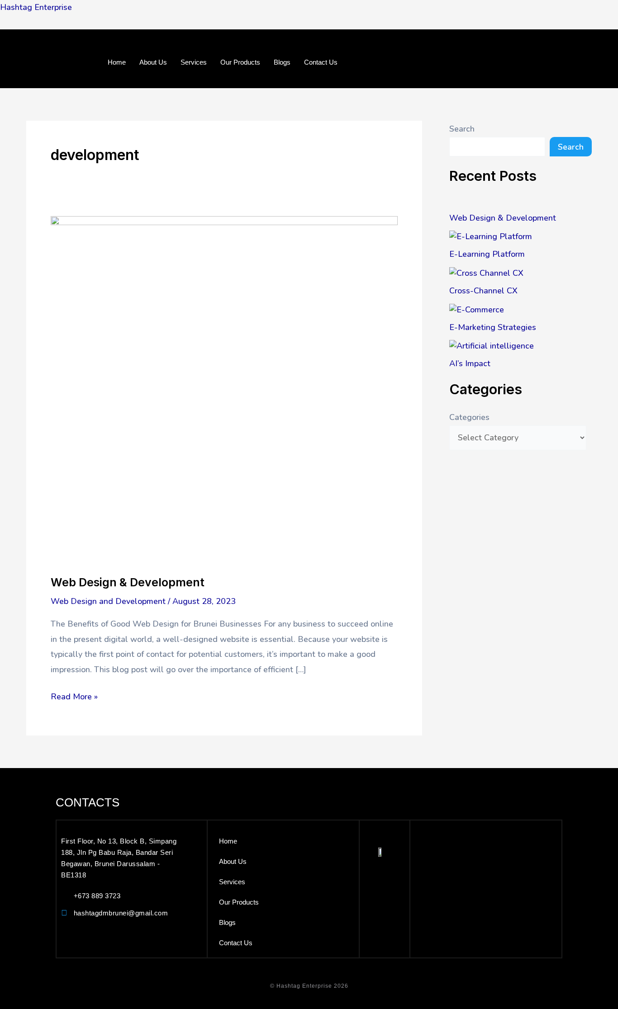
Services (194, 62)
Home (117, 62)
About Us (153, 62)
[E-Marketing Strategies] (476, 309)
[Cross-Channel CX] (486, 273)
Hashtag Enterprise (36, 7)
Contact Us (321, 62)
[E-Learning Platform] (490, 236)
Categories (469, 417)
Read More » (74, 695)
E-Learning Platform (487, 254)
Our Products (240, 62)
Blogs (282, 62)
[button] (309, 76)
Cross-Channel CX (483, 290)
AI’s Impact (469, 363)
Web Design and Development (108, 601)
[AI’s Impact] (491, 345)
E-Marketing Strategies (492, 327)
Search (462, 128)
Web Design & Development (127, 582)
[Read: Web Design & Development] (224, 388)
